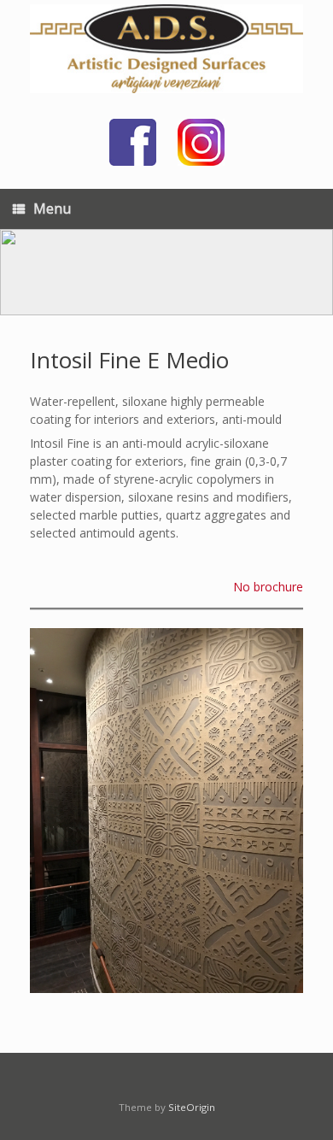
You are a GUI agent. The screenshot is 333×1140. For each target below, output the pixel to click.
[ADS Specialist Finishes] (166, 48)
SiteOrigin (191, 1107)
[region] (166, 272)
